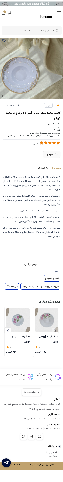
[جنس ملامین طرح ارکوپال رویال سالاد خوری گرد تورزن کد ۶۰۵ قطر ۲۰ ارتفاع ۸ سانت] (46, 320)
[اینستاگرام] (39, 436)
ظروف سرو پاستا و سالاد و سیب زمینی (40, 286)
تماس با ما (51, 452)
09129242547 (52, 428)
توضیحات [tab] (56, 168)
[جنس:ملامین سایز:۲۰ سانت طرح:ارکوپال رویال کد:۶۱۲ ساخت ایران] (18, 320)
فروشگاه (52, 446)
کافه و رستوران (52, 278)
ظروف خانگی (12, 286)
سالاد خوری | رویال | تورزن (48, 339)
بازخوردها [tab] (43, 168)
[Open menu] (59, 13)
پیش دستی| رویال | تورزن (20, 339)
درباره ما (53, 456)
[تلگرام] (31, 436)
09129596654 (35, 428)
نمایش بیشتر (32, 264)
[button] (7, 330)
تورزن (48, 105)
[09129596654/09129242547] (6, 462)
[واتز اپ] (23, 436)
